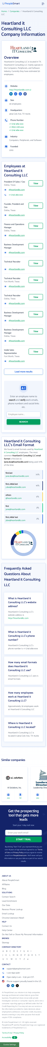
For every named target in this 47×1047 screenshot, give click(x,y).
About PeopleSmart (10, 880)
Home (4, 11)
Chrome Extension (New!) (13, 918)
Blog (4, 888)
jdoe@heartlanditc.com (15, 520)
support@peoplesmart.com (18, 969)
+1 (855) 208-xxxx (16, 127)
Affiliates (6, 884)
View (35, 183)
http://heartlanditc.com (19, 89)
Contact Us (7, 926)
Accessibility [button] (6, 1037)
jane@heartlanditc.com (15, 509)
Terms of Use (7, 1032)
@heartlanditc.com (17, 189)
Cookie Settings (9, 1045)
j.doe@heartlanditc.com (16, 487)
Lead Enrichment (9, 901)
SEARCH (23, 421)
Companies (15, 11)
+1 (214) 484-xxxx (16, 124)
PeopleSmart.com (20, 855)
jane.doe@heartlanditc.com (17, 476)
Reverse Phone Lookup (12, 909)
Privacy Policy (18, 852)
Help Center (7, 930)
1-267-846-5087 (13, 973)
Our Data (6, 905)
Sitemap (5, 942)
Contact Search (8, 897)
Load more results (24, 372)
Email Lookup (8, 913)
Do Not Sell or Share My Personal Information (22, 934)
